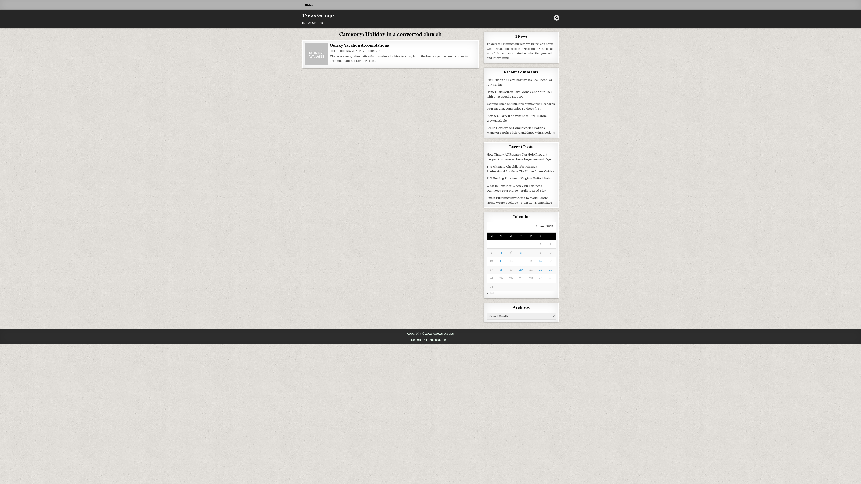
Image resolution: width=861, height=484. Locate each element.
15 (540, 261)
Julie (333, 51)
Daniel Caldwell (498, 92)
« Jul (490, 293)
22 (540, 269)
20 (521, 269)
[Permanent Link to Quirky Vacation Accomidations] (316, 54)
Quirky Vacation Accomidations (359, 45)
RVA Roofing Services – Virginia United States (519, 178)
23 (550, 269)
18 (501, 269)
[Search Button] (556, 18)
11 (501, 261)
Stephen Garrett (498, 116)
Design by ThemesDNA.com (430, 339)
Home (309, 4)
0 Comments (373, 51)
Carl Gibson (495, 80)
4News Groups (318, 15)
